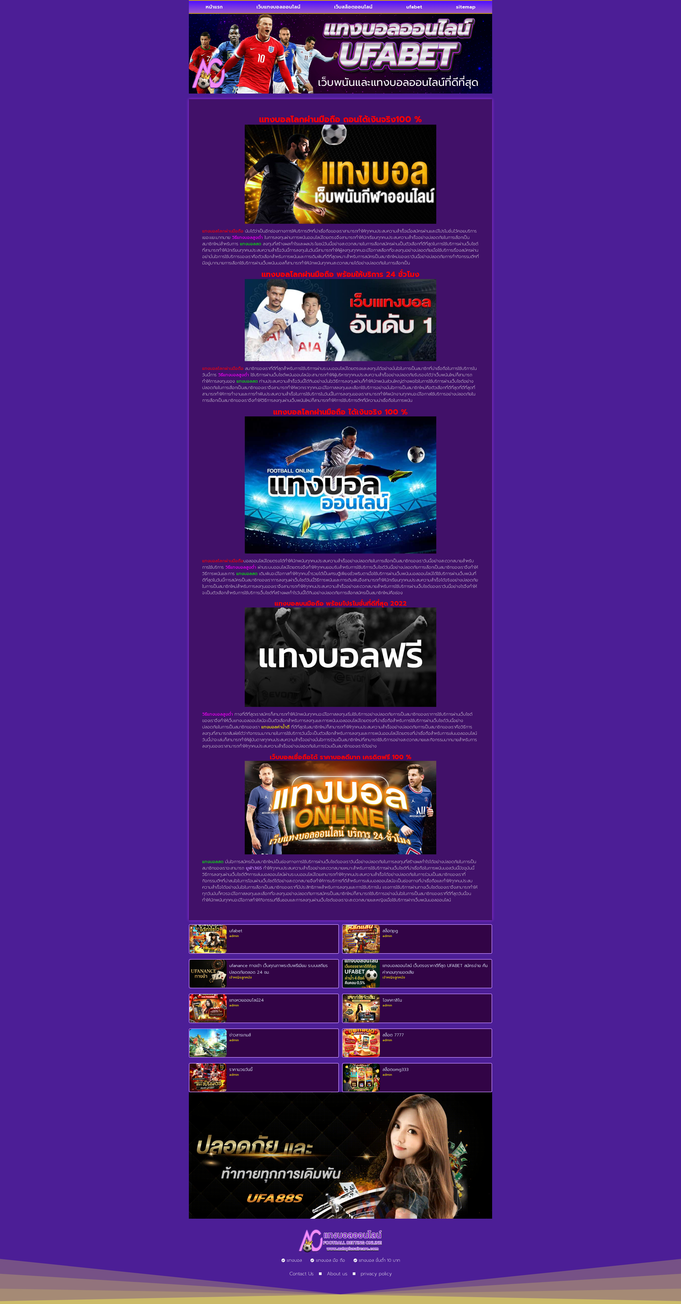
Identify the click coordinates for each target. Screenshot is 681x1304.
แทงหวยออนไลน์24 (246, 1000)
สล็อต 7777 (393, 1035)
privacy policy (376, 1273)
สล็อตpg (390, 931)
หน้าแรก (214, 7)
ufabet (414, 7)
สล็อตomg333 (396, 1069)
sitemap (465, 7)
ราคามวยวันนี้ (240, 1069)
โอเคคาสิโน (392, 1000)
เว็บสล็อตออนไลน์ (353, 7)
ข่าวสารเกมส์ (240, 1035)
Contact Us (301, 1273)
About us (337, 1273)
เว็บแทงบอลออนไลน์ (278, 7)
